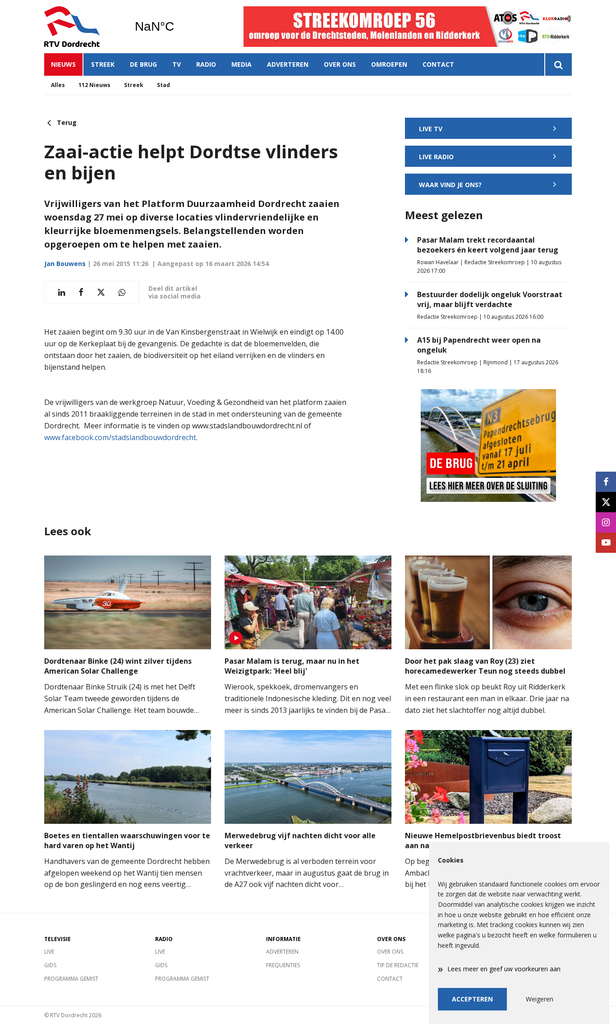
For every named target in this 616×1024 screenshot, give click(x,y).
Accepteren (472, 999)
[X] (606, 502)
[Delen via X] (101, 292)
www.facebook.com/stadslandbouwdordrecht (120, 437)
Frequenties (283, 965)
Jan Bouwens (65, 263)
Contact (438, 64)
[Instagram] (606, 522)
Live (49, 951)
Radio (206, 64)
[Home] (82, 26)
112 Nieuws (94, 85)
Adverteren (287, 64)
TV (176, 64)
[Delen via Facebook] (81, 292)
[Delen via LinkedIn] (61, 292)
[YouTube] (606, 543)
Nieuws (63, 64)
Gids (50, 965)
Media (241, 64)
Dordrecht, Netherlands (177, 27)
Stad (163, 85)
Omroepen (389, 64)
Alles (58, 85)
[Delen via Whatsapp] (122, 292)
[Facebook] (606, 482)
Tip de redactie (397, 965)
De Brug (143, 64)
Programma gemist (71, 979)
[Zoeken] (558, 64)
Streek (103, 64)
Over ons (340, 64)
